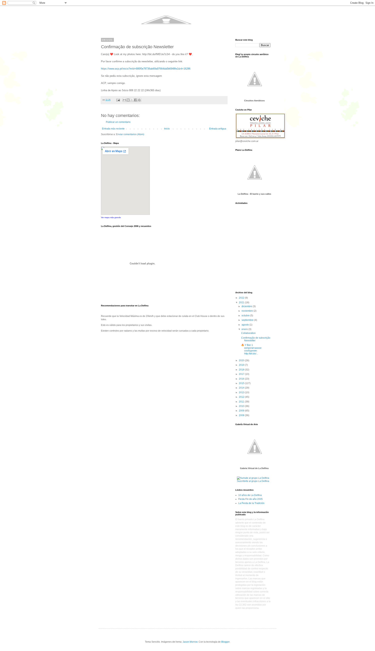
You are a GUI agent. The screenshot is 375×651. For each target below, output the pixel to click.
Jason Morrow (190, 641)
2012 (242, 397)
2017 (242, 374)
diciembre (247, 306)
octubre (246, 315)
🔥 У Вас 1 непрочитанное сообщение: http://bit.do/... (251, 349)
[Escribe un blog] (128, 100)
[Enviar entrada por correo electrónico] (118, 100)
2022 (242, 297)
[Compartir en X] (132, 100)
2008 (242, 415)
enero (245, 329)
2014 (242, 387)
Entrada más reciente (113, 128)
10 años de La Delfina (250, 495)
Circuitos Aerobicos (254, 100)
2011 (242, 401)
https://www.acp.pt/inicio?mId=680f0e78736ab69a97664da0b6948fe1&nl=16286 (145, 68)
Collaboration (248, 333)
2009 (242, 410)
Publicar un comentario (118, 122)
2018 (242, 369)
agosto (245, 324)
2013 (242, 392)
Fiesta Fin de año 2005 (250, 499)
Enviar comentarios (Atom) (130, 134)
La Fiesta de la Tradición (251, 503)
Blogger (225, 641)
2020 (242, 360)
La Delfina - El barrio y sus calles (254, 194)
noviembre (248, 310)
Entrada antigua (217, 128)
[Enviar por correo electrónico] (124, 100)
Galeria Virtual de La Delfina (254, 468)
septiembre (248, 320)
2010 (242, 406)
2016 (242, 378)
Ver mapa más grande (111, 217)
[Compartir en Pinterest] (139, 100)
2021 (242, 302)
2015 (242, 383)
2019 (242, 365)
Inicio (167, 128)
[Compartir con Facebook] (136, 100)
